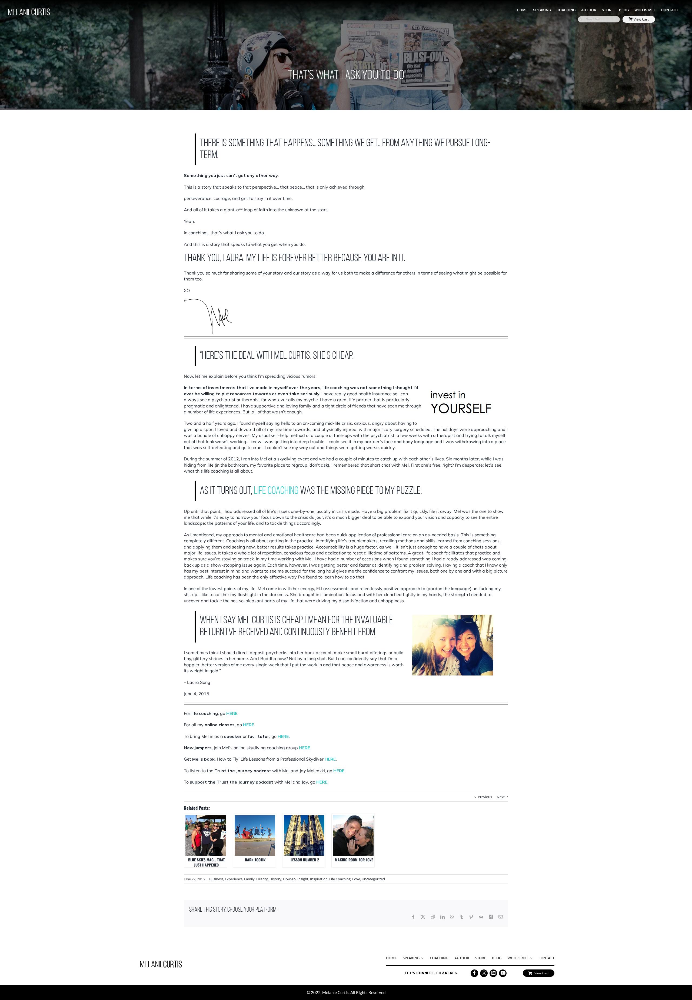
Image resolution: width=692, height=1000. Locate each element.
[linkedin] (493, 973)
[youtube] (503, 973)
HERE (231, 713)
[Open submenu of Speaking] (421, 958)
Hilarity (262, 879)
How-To (289, 879)
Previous (485, 796)
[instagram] (484, 973)
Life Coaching (340, 879)
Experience (233, 879)
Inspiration (319, 879)
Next (501, 796)
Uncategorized (373, 879)
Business (216, 879)
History (275, 879)
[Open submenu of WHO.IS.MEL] (530, 958)
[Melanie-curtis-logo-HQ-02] (161, 962)
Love (356, 879)
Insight (302, 879)
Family (249, 879)
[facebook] (474, 973)
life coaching (276, 491)
